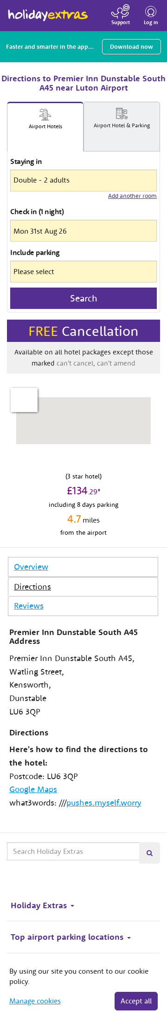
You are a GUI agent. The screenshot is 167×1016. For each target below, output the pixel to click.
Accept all (136, 1000)
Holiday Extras (48, 11)
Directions (32, 586)
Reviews (29, 605)
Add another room (132, 196)
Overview (31, 566)
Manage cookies (35, 1000)
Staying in (26, 161)
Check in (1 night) (37, 211)
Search (83, 298)
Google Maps (33, 789)
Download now (131, 47)
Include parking (35, 252)
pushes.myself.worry (103, 802)
